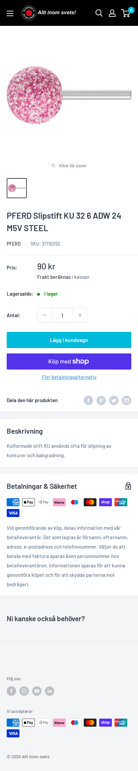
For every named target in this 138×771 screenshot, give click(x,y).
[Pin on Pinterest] (101, 400)
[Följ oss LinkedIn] (49, 691)
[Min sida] (112, 13)
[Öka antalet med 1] (80, 315)
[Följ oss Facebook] (11, 691)
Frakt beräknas (54, 277)
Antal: (13, 315)
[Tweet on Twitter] (114, 400)
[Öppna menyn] (10, 13)
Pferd (14, 244)
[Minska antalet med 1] (45, 315)
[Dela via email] (126, 400)
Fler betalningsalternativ (69, 377)
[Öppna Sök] (99, 13)
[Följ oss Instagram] (24, 691)
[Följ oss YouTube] (37, 691)
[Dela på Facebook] (88, 400)
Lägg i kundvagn (69, 340)
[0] (126, 13)
